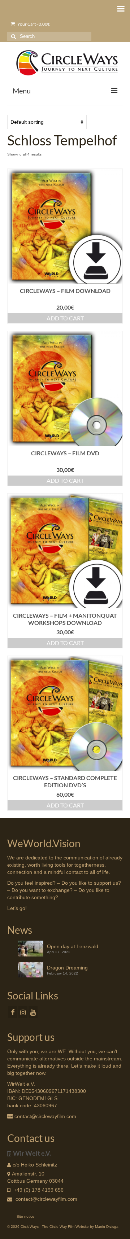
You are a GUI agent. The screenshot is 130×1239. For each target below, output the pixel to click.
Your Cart (33, 24)
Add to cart (65, 318)
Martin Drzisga (106, 1227)
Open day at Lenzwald (72, 946)
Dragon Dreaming (67, 968)
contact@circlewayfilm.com (46, 1199)
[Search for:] (49, 36)
